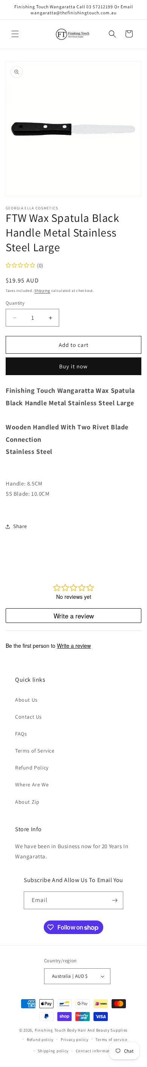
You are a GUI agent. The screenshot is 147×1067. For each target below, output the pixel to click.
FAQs (21, 733)
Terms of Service (35, 750)
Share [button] (20, 526)
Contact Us (28, 716)
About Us (26, 699)
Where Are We (32, 784)
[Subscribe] (114, 900)
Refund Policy (32, 767)
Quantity (15, 303)
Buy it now (73, 366)
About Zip (27, 801)
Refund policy (40, 1039)
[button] (15, 34)
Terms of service (111, 1039)
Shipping (42, 290)
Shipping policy (53, 1050)
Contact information (96, 1050)
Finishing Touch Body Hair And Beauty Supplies (81, 1030)
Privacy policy (75, 1039)
